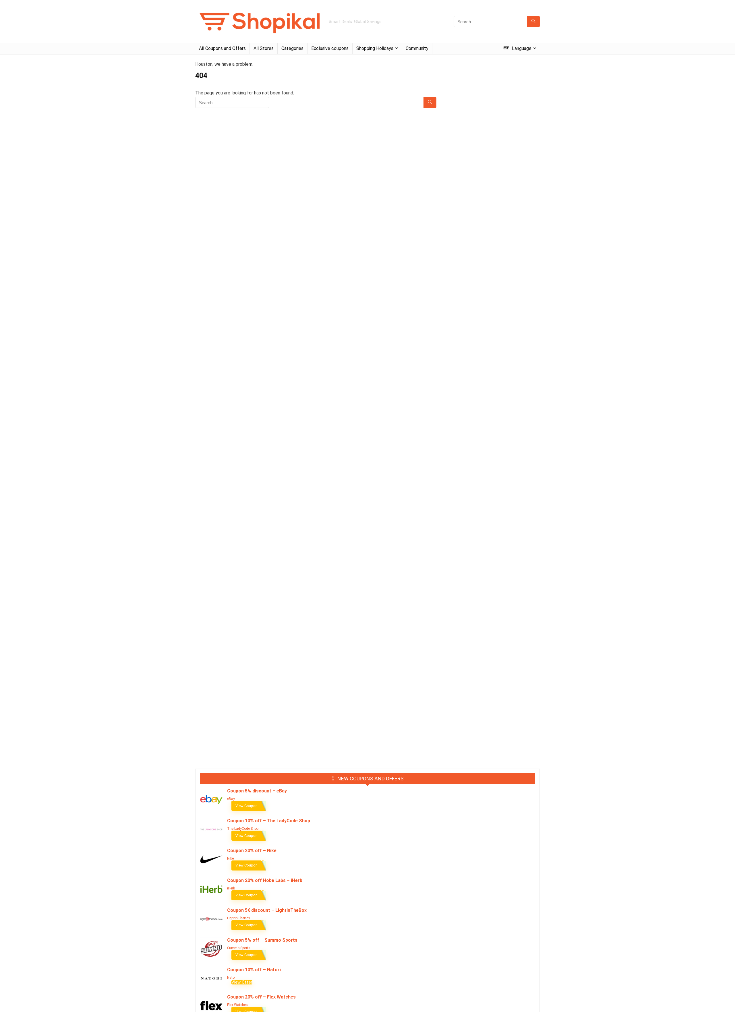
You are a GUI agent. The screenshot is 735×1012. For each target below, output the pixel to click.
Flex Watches (237, 1005)
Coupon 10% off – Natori (254, 969)
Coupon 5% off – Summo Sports (262, 940)
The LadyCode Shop (242, 829)
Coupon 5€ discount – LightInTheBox (267, 910)
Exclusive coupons (330, 48)
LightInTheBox (238, 918)
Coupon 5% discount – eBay (257, 791)
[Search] (533, 21)
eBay (231, 799)
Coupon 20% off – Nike (251, 850)
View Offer (241, 982)
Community (417, 48)
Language (521, 48)
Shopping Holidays (374, 48)
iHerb (231, 888)
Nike (230, 858)
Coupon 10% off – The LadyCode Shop (268, 820)
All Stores (264, 48)
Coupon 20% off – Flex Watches (261, 997)
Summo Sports (238, 948)
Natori (232, 978)
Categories (292, 48)
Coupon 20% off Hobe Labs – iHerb (264, 880)
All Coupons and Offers (222, 48)
